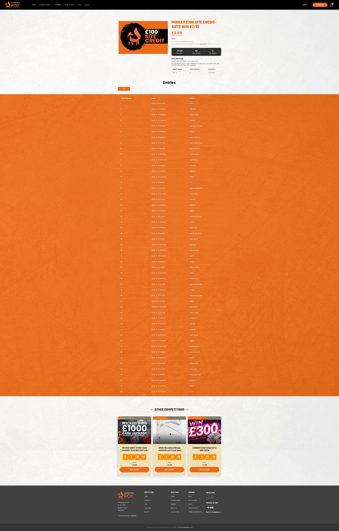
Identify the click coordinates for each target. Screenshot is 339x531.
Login (304, 5)
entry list (203, 44)
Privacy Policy (193, 508)
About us (174, 508)
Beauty (146, 512)
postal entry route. (187, 41)
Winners (58, 5)
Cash (146, 496)
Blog (87, 5)
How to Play (70, 5)
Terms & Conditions (195, 512)
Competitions (44, 5)
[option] (143, 37)
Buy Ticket (134, 469)
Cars (146, 504)
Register (320, 5)
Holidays (147, 500)
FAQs (80, 5)
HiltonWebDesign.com (185, 527)
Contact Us (175, 512)
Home (34, 5)
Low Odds (147, 508)
